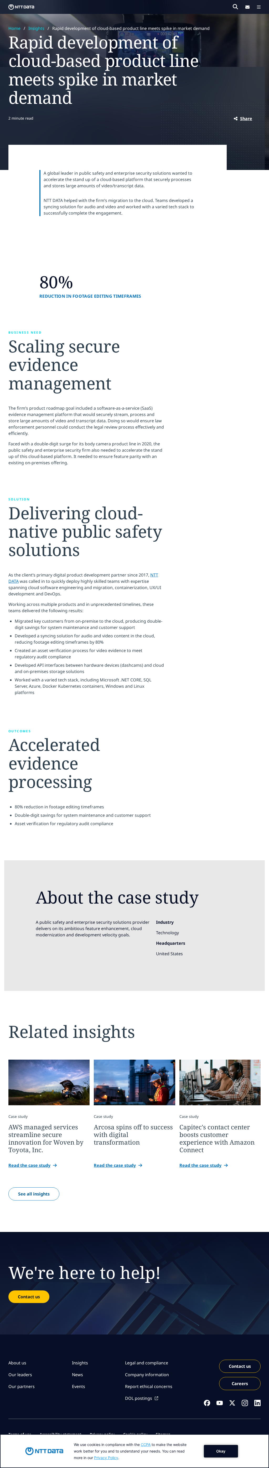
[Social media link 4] (245, 1403)
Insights (36, 28)
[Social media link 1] (207, 1403)
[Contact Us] (247, 7)
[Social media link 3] (232, 1403)
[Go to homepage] (21, 7)
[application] (134, 1451)
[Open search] (235, 6)
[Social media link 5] (257, 1403)
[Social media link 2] (219, 1403)
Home (14, 28)
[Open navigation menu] (259, 7)
